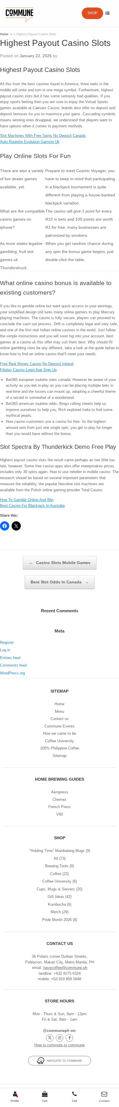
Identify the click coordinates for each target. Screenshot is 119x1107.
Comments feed (13, 665)
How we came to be (59, 733)
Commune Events (59, 726)
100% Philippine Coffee (59, 748)
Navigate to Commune (63, 1060)
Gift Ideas (56, 896)
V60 (59, 814)
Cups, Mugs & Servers (56, 889)
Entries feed (10, 658)
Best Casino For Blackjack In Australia (32, 505)
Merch (56, 912)
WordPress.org (12, 673)
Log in (5, 650)
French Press (59, 807)
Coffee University (59, 741)
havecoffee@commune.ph (65, 967)
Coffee (55, 874)
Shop (92, 13)
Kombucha (57, 904)
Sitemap (59, 755)
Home (4, 34)
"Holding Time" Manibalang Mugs (57, 851)
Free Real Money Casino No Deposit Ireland (36, 364)
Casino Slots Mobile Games (59, 562)
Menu (59, 711)
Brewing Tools (56, 866)
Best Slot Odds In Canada (60, 582)
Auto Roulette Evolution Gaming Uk (30, 141)
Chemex (59, 799)
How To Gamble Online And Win (26, 500)
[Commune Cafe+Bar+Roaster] (19, 13)
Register (7, 642)
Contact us (60, 719)
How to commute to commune (59, 1045)
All (56, 858)
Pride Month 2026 (57, 920)
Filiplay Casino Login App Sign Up (28, 370)
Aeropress (59, 792)
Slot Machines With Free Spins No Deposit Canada (42, 135)
